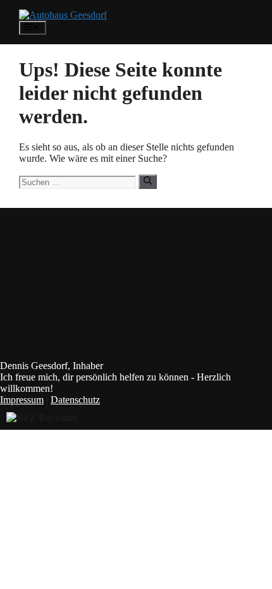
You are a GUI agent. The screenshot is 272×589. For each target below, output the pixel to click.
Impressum (22, 399)
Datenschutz (75, 399)
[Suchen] (148, 181)
